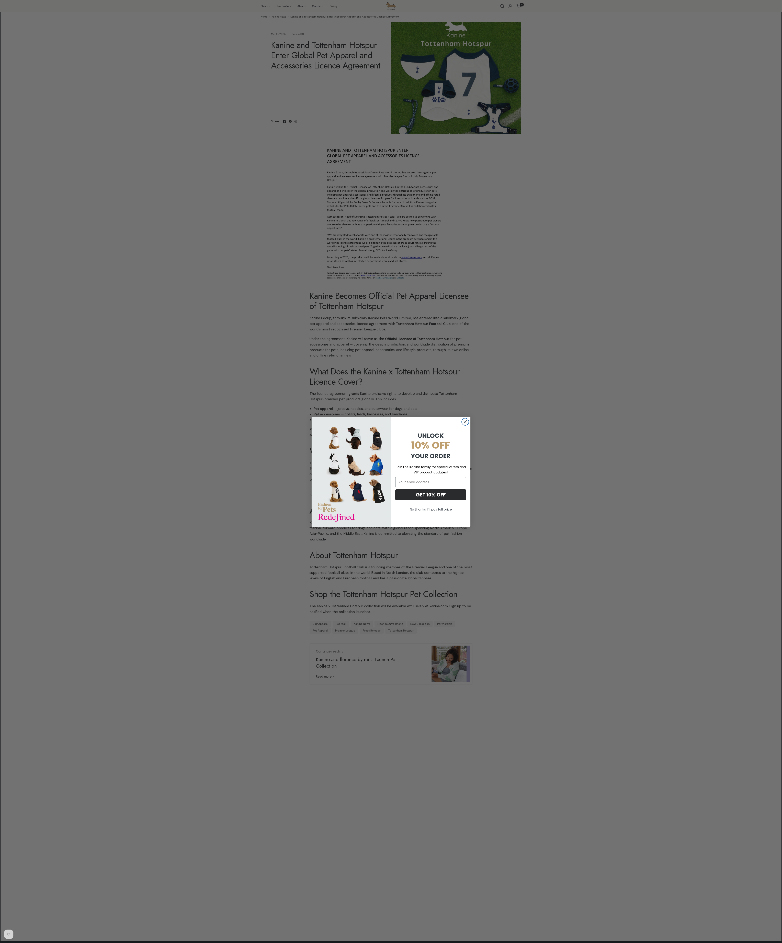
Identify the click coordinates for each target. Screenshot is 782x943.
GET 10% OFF (431, 494)
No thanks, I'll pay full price (431, 509)
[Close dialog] (465, 421)
